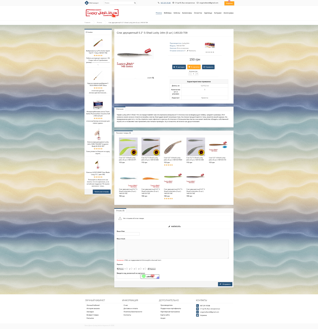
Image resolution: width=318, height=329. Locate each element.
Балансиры (187, 13)
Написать (192, 51)
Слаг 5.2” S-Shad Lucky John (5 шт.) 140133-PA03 (173, 159)
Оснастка (198, 13)
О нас (126, 305)
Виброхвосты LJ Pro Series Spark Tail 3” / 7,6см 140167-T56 (98, 52)
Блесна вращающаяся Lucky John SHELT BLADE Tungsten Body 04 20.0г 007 (98, 144)
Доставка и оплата (131, 308)
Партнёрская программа (170, 312)
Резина (159, 13)
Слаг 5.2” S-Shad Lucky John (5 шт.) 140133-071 (127, 159)
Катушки (217, 13)
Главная (87, 22)
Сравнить (209, 67)
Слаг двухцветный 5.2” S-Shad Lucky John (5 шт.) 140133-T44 (173, 191)
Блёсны (177, 13)
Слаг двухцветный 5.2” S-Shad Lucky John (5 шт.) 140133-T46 (195, 191)
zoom (149, 78)
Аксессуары (229, 13)
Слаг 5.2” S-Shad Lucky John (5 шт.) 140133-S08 (195, 159)
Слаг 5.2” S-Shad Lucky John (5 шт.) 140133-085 (150, 159)
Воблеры (168, 13)
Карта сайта (165, 315)
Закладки (90, 312)
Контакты (127, 315)
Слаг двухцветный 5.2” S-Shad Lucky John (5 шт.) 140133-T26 (150, 191)
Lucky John (185, 43)
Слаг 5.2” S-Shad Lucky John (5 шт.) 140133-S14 (217, 159)
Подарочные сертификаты (170, 308)
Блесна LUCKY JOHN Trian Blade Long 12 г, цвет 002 (98, 173)
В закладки (180, 67)
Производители (166, 305)
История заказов (93, 308)
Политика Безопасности (133, 312)
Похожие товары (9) (123, 133)
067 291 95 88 (166, 3)
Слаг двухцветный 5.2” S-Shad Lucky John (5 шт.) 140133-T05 (128, 191)
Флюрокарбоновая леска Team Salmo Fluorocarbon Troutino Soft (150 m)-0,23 (98, 113)
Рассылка (90, 318)
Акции (162, 318)
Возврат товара (93, 315)
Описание (119, 109)
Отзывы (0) (120, 211)
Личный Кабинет (93, 305)
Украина (203, 315)
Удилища (208, 13)
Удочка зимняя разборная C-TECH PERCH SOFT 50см (98, 84)
